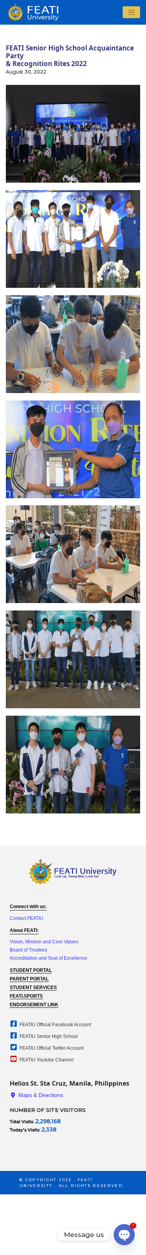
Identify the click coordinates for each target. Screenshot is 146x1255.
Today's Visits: (25, 1130)
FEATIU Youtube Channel (46, 1060)
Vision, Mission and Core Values (44, 941)
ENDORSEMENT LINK (34, 1004)
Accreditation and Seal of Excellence (48, 958)
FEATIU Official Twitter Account (51, 1048)
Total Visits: (22, 1121)
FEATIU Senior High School (48, 1036)
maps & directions (40, 1095)
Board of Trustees (28, 950)
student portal (31, 970)
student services (33, 987)
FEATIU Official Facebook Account (54, 1024)
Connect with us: (28, 906)
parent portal (29, 979)
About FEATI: (24, 930)
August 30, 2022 (26, 72)
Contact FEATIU (26, 918)
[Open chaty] (124, 1234)
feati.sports (26, 996)
